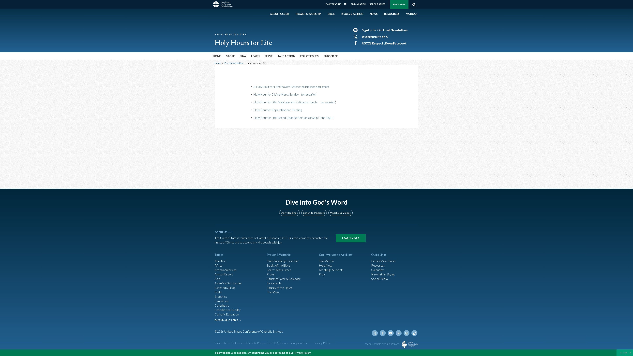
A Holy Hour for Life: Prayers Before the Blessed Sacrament (291, 86)
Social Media (379, 279)
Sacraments (274, 283)
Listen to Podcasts (314, 212)
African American (225, 270)
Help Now (399, 4)
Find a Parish (358, 4)
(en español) (308, 94)
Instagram (406, 333)
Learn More (350, 238)
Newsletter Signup (383, 274)
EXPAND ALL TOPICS (226, 320)
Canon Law (221, 301)
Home (217, 55)
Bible (218, 292)
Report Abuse (377, 4)
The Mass (273, 292)
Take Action (326, 261)
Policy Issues (309, 55)
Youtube (391, 333)
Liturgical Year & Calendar (284, 279)
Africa (218, 265)
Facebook (383, 333)
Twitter (375, 333)
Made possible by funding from (382, 343)
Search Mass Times (279, 270)
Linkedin (399, 333)
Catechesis (222, 305)
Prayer (271, 274)
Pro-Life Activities (233, 63)
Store (230, 55)
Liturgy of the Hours (279, 287)
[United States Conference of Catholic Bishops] (223, 4)
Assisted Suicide (225, 287)
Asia (217, 279)
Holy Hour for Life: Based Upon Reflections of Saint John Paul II (293, 117)
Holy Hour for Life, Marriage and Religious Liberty (286, 102)
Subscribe (331, 55)
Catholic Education (227, 314)
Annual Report (224, 274)
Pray (322, 274)
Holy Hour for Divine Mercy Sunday (276, 94)
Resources (378, 265)
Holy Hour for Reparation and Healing (278, 110)
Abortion (220, 261)
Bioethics (221, 296)
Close (623, 352)
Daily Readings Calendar (346, 4)
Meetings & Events (331, 270)
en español (328, 102)
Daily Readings (334, 4)
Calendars (377, 270)
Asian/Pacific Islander (228, 283)
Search (413, 4)
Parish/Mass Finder (383, 261)
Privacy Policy (322, 342)
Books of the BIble (278, 265)
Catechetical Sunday (228, 310)
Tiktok (414, 333)
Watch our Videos (340, 212)
